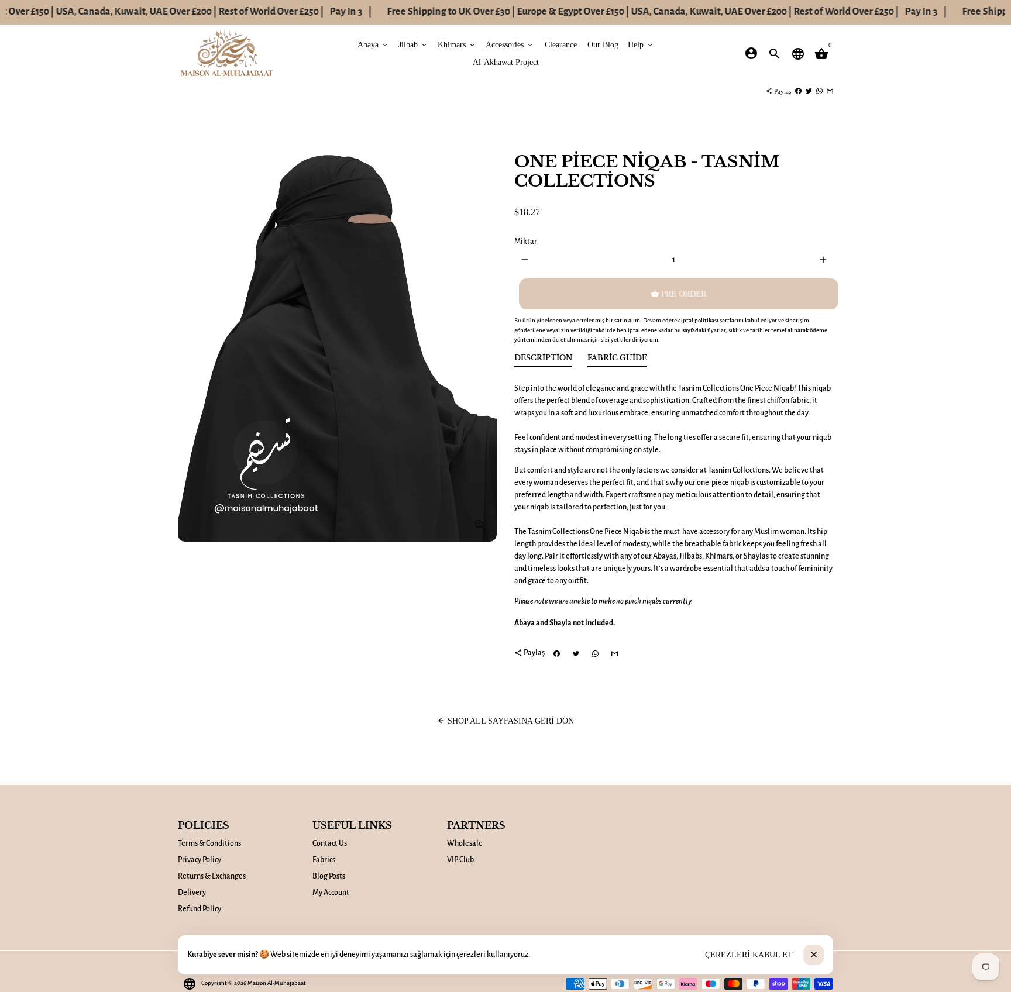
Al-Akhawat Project (506, 61)
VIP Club (460, 860)
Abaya (373, 44)
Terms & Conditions (209, 843)
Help (641, 44)
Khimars (457, 44)
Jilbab (413, 44)
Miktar (525, 241)
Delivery (192, 892)
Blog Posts (328, 876)
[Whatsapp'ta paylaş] (819, 91)
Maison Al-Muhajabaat (276, 983)
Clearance (561, 44)
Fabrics (323, 860)
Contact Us (329, 843)
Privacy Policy (199, 860)
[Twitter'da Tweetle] (809, 91)
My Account (330, 892)
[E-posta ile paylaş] (830, 91)
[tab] (543, 360)
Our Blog (602, 44)
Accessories (510, 44)
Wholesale (465, 843)
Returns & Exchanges (212, 876)
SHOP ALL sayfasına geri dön (505, 721)
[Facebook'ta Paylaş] (798, 91)
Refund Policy (199, 909)
